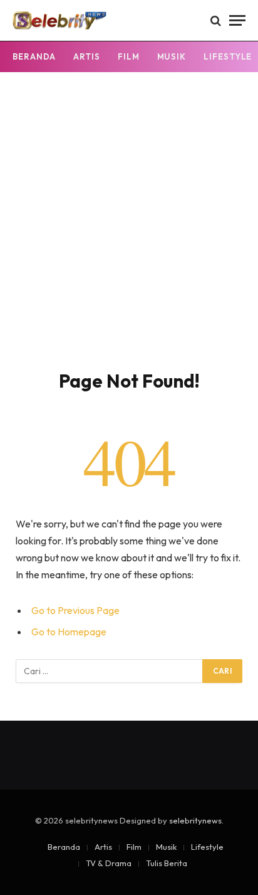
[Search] (216, 20)
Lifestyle (207, 847)
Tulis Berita (166, 863)
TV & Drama (109, 863)
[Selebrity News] (59, 20)
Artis (86, 56)
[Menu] (237, 20)
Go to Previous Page (75, 610)
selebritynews (195, 820)
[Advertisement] (129, 234)
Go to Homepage (68, 631)
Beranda (34, 56)
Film (129, 56)
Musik (172, 56)
